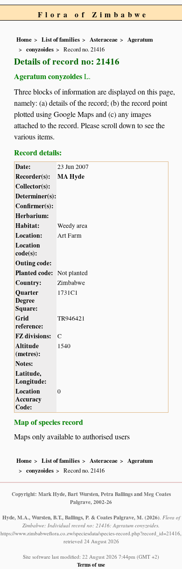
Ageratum (140, 39)
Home (24, 39)
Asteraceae (104, 39)
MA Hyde (70, 176)
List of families (61, 39)
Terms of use (91, 565)
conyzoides (40, 49)
